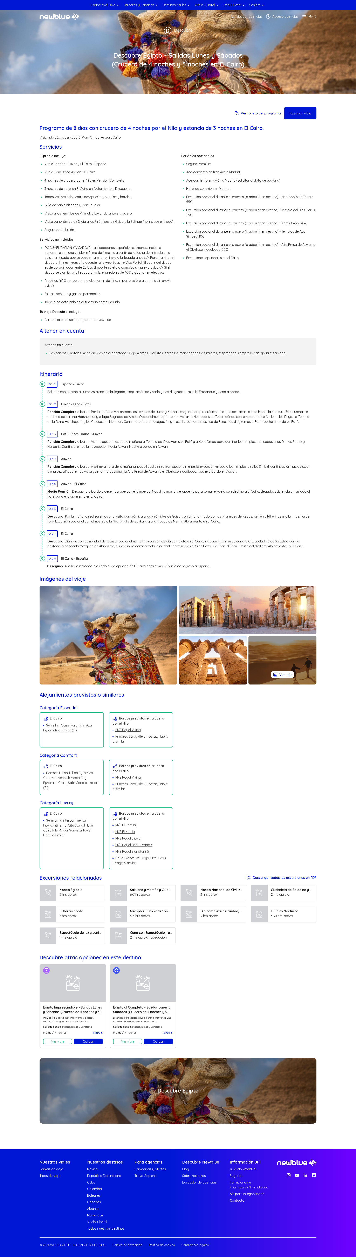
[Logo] (59, 16)
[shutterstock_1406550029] (213, 660)
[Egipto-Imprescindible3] (247, 610)
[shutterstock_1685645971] (108, 635)
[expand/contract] (117, 5)
